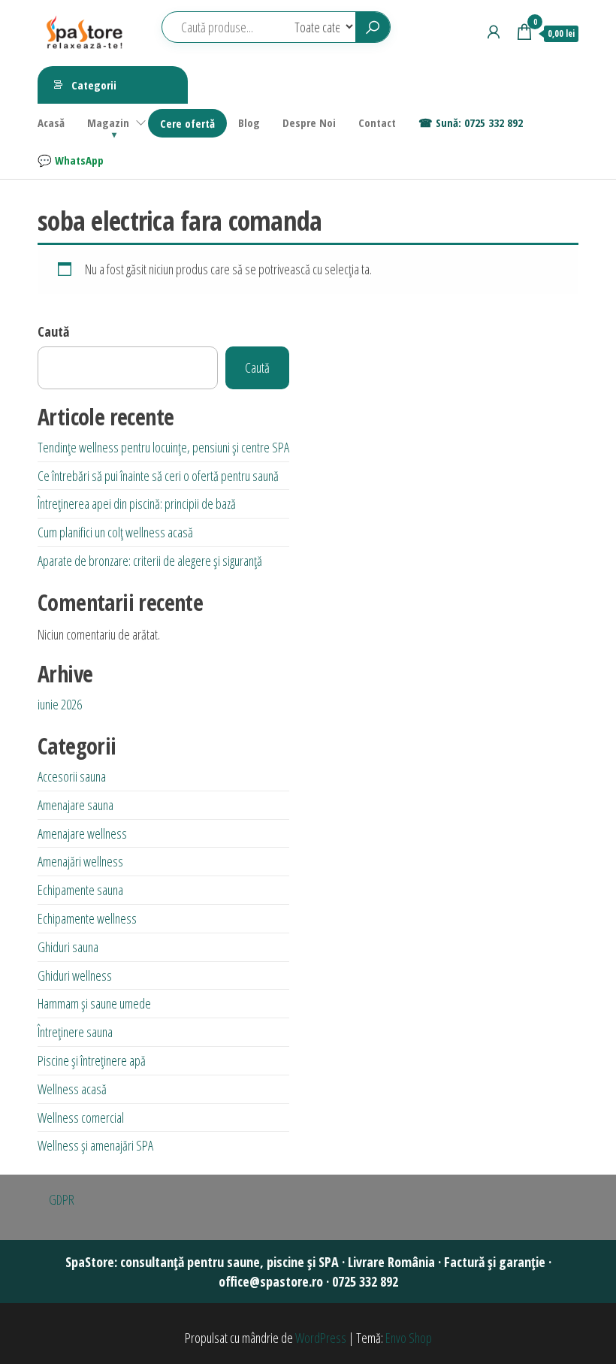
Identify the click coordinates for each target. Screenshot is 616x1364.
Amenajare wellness (82, 833)
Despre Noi (309, 122)
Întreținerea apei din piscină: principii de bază (137, 503)
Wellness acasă (72, 1089)
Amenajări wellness (80, 861)
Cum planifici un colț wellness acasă (115, 532)
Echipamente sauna (80, 890)
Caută (53, 331)
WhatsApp (79, 160)
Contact (377, 122)
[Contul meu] (493, 31)
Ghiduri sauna (68, 947)
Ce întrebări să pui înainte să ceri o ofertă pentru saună (158, 476)
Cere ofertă (187, 123)
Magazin (108, 122)
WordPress (320, 1338)
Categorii (93, 84)
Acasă (51, 122)
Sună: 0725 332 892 (479, 122)
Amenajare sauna (75, 805)
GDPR (61, 1199)
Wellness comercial (81, 1117)
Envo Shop (408, 1338)
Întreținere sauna (75, 1032)
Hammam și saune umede (94, 1003)
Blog (249, 122)
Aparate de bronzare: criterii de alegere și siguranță (150, 561)
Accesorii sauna (72, 776)
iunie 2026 (60, 704)
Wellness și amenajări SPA (95, 1145)
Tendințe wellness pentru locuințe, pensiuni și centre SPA (163, 447)
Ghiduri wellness (75, 975)
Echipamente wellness (87, 918)
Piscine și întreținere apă (92, 1060)
